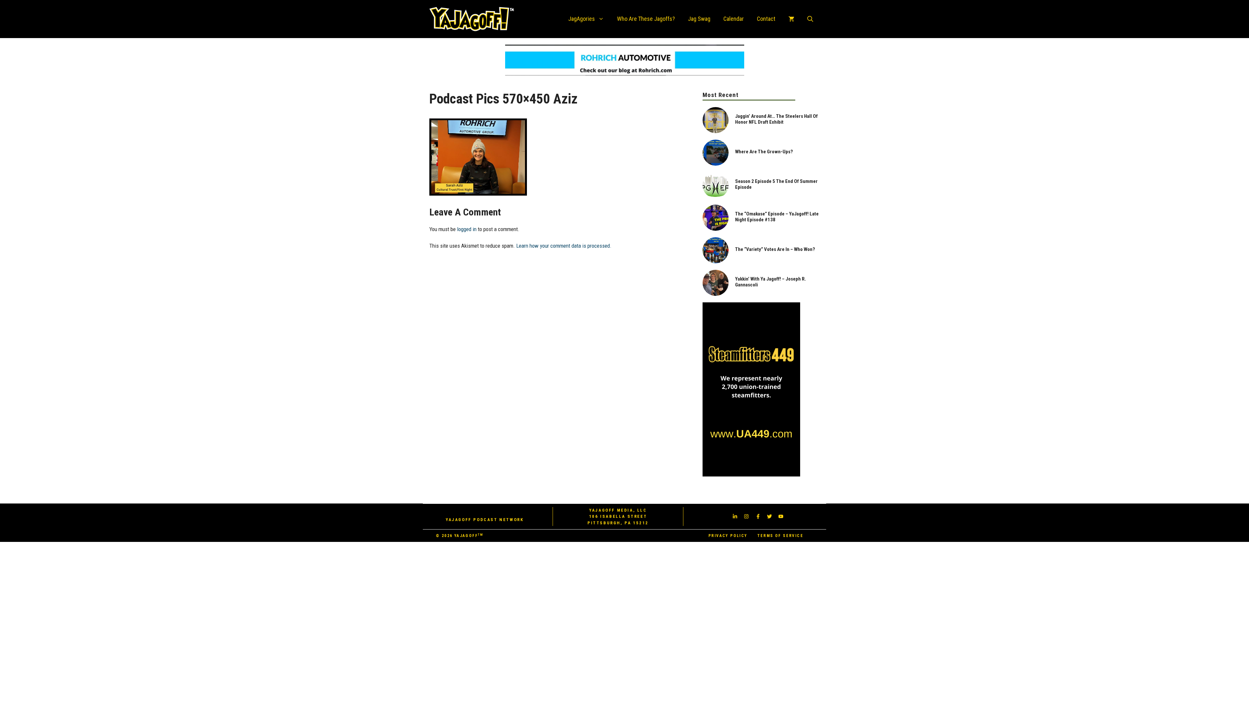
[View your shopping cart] (791, 19)
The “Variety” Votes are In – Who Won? (775, 249)
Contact (766, 18)
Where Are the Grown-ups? (764, 152)
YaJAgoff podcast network (484, 519)
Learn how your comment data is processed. (563, 245)
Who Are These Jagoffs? (646, 18)
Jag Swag (699, 18)
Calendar (733, 18)
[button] (810, 19)
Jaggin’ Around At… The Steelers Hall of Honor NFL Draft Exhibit (776, 119)
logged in (467, 229)
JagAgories (581, 18)
